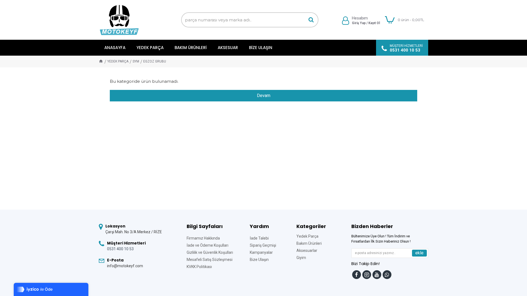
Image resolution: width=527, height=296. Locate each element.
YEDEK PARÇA (117, 61)
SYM (136, 61)
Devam (263, 95)
